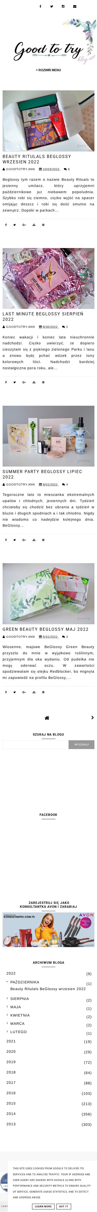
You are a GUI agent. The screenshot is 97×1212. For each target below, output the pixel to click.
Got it (63, 1206)
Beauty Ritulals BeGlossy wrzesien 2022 (37, 159)
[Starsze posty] (92, 718)
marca (17, 1023)
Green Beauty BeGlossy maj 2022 (46, 629)
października (24, 982)
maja (15, 1007)
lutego (18, 1032)
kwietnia (20, 1015)
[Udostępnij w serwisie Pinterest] (43, 225)
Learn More (43, 1206)
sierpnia (19, 999)
